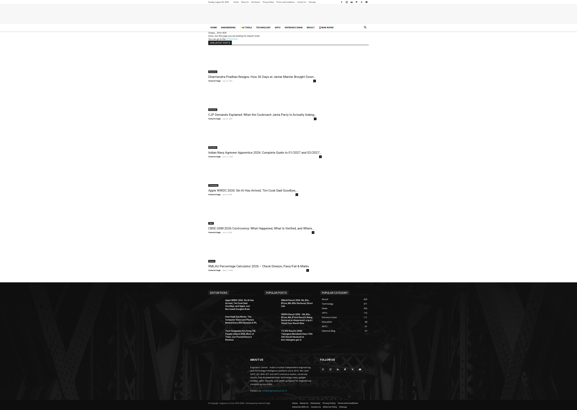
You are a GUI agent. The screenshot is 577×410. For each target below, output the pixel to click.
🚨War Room (326, 27)
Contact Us (301, 2)
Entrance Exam (293, 27)
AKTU (278, 27)
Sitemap (312, 2)
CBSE (211, 223)
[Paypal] (356, 2)
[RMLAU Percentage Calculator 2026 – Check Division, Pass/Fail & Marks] (258, 250)
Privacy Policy (268, 2)
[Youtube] (366, 2)
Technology (263, 27)
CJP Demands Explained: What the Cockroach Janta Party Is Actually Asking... (262, 115)
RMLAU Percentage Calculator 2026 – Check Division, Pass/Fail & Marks (258, 266)
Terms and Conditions (285, 2)
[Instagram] (346, 2)
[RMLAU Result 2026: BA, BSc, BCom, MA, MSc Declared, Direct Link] (271, 304)
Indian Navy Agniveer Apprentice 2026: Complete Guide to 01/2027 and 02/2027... (265, 152)
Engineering (228, 27)
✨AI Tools (246, 27)
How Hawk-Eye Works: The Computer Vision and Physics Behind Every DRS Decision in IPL (241, 320)
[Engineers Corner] (288, 14)
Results (211, 261)
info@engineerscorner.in (274, 390)
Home (236, 2)
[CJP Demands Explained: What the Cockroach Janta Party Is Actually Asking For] (262, 99)
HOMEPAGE (232, 39)
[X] (361, 2)
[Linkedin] (351, 2)
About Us (245, 2)
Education (212, 72)
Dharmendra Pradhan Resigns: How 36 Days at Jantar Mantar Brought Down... (262, 77)
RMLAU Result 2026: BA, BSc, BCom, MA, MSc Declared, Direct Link (297, 303)
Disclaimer (255, 2)
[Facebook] (341, 2)
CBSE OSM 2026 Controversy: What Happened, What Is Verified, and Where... (261, 228)
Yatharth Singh (214, 81)
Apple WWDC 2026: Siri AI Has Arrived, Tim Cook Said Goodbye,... (253, 190)
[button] (365, 27)
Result (310, 27)
